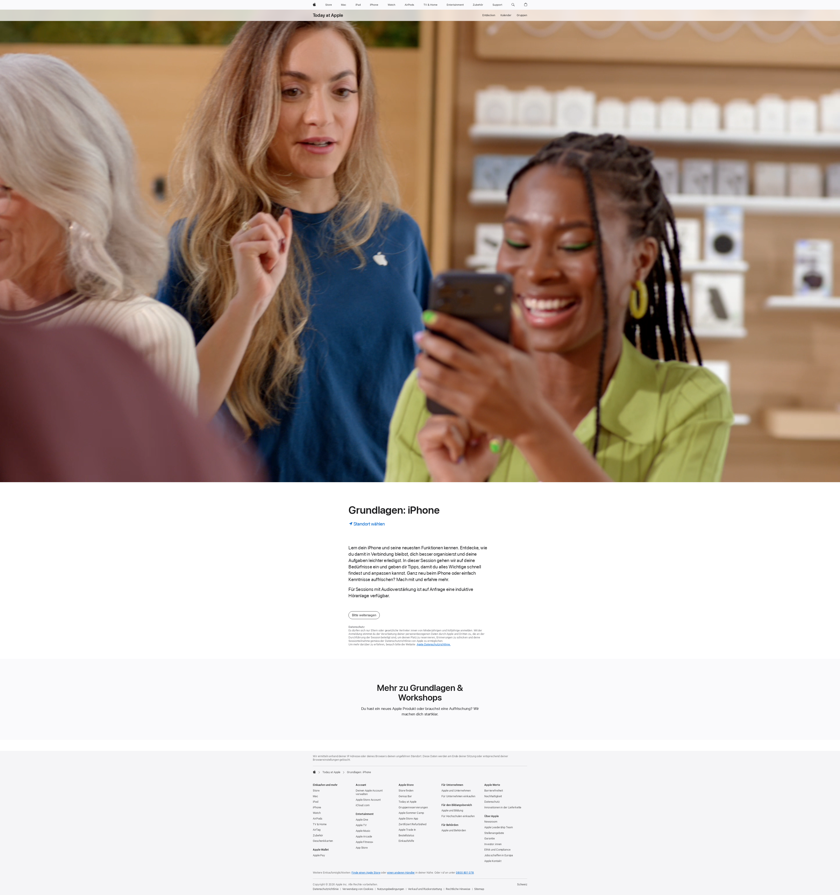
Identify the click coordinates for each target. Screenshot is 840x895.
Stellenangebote (494, 833)
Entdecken (488, 15)
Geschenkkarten (323, 840)
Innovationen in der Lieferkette (502, 807)
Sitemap (479, 889)
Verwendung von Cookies (357, 889)
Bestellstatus (406, 835)
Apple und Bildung (452, 810)
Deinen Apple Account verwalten (369, 792)
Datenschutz (492, 801)
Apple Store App (408, 818)
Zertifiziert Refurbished (412, 824)
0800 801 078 (465, 872)
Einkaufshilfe (406, 840)
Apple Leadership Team (498, 827)
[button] (513, 5)
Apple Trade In (407, 829)
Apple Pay (319, 855)
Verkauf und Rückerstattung (425, 889)
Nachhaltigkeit (493, 796)
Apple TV (361, 825)
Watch (316, 812)
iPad (315, 801)
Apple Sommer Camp (411, 812)
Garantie (489, 838)
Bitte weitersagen (364, 615)
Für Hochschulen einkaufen (458, 816)
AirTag (316, 829)
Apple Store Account (368, 799)
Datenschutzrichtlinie (325, 889)
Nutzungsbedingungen (390, 889)
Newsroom (490, 821)
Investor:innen (493, 844)
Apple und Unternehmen (456, 790)
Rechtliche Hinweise (458, 889)
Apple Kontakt (492, 861)
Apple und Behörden (453, 830)
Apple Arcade (364, 836)
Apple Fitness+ (364, 842)
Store (316, 790)
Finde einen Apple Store (366, 872)
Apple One (362, 819)
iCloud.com (362, 805)
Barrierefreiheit (493, 790)
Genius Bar (405, 796)
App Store (362, 847)
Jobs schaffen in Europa (498, 855)
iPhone (317, 807)
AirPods (317, 818)
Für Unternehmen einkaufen (458, 796)
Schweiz (522, 884)
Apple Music (363, 830)
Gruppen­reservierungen (413, 807)
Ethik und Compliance (497, 849)
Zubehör (318, 835)
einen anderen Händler (401, 872)
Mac (315, 796)
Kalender (505, 15)
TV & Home (320, 824)
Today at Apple (328, 15)
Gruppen (522, 15)
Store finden (406, 790)
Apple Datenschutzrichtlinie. (434, 644)
